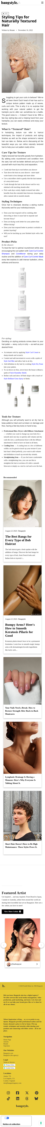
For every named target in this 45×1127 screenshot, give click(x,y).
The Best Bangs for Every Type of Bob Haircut (18, 540)
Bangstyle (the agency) (10, 1055)
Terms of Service (9, 1062)
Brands (5, 1044)
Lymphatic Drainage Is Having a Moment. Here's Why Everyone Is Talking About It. (20, 780)
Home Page (7, 1040)
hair (6, 13)
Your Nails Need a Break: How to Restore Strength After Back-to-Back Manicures (21, 711)
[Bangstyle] (9, 3)
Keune (12, 30)
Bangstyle (22, 531)
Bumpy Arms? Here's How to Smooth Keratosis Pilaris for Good (20, 630)
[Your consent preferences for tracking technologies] (41, 1123)
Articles (6, 1042)
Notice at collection (11, 1124)
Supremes (6, 1046)
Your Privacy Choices (18, 1118)
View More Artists (11, 911)
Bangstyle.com (8, 1053)
